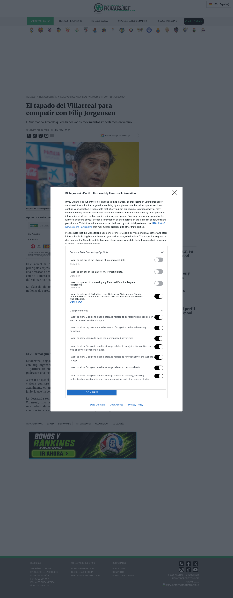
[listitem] (116, 252)
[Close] (175, 193)
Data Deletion (97, 404)
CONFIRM (92, 392)
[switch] (158, 260)
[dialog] (116, 299)
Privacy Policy (135, 404)
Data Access (116, 404)
